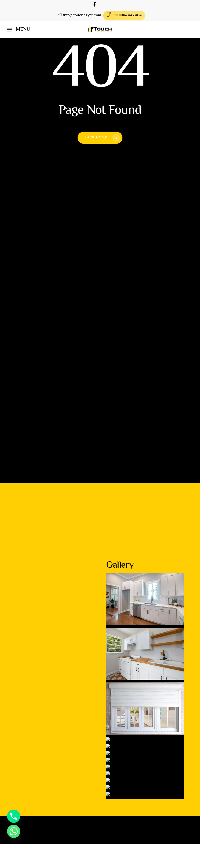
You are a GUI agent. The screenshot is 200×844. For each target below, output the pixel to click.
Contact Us (30, 625)
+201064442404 (61, 297)
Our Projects (32, 616)
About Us (27, 598)
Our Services (32, 607)
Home (22, 589)
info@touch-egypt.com (73, 277)
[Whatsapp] (13, 831)
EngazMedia (161, 840)
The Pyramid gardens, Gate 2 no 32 (85, 256)
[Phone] (13, 816)
